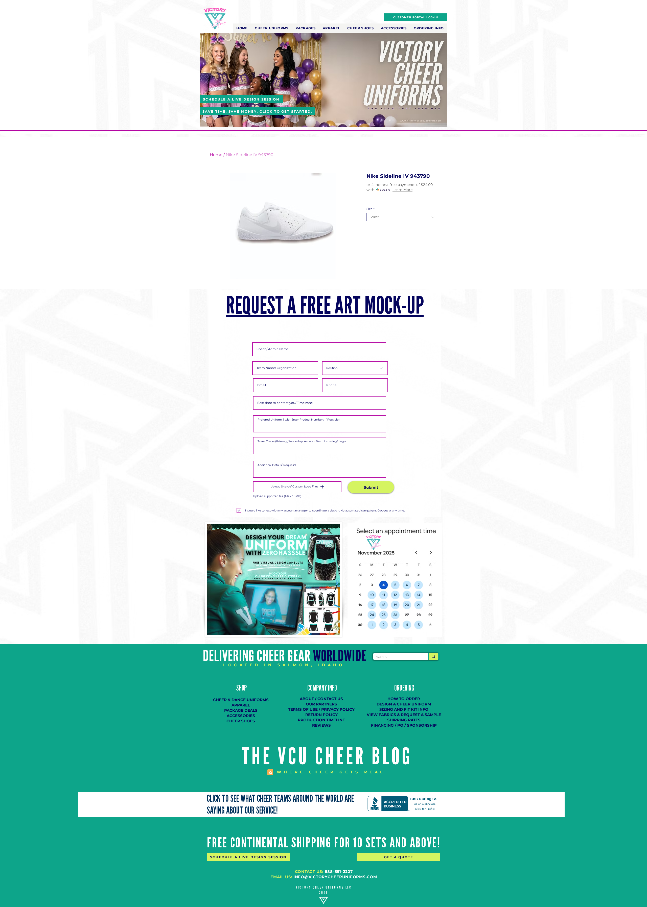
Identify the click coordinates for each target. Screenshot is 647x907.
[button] (271, 28)
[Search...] (433, 656)
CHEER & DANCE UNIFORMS (241, 699)
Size (370, 209)
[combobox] (401, 217)
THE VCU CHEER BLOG (327, 756)
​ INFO (332, 688)
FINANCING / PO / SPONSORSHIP (404, 725)
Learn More (402, 189)
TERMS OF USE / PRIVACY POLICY (321, 709)
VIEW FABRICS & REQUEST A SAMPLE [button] (404, 714)
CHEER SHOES (240, 721)
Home (216, 154)
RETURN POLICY (321, 714)
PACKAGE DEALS (241, 710)
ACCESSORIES (241, 715)
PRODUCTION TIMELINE (321, 720)
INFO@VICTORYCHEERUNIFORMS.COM (335, 876)
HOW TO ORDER (403, 698)
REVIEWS (321, 725)
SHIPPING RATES (404, 720)
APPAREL (241, 705)
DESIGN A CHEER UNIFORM (404, 704)
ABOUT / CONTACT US (321, 698)
